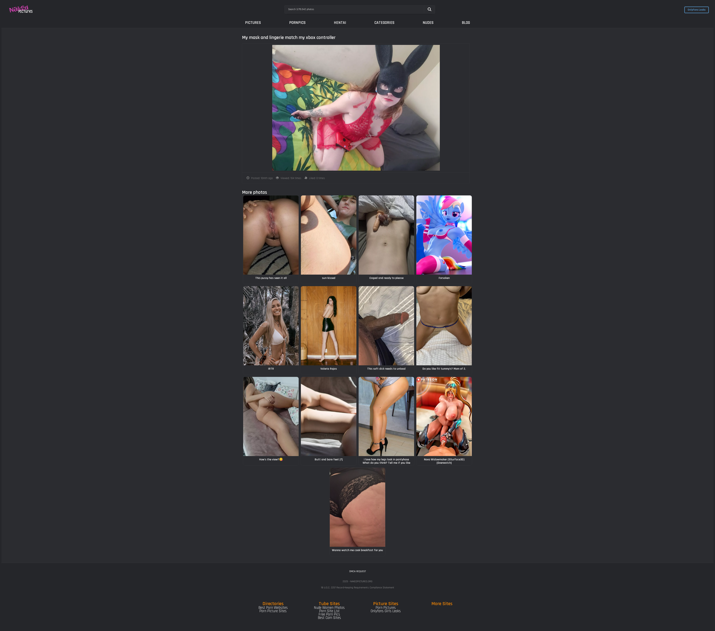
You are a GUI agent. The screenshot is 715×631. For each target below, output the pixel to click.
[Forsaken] (444, 235)
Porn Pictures (386, 607)
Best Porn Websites (273, 607)
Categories (384, 22)
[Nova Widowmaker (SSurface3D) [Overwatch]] (444, 416)
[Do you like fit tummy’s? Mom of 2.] (444, 325)
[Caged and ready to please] (386, 235)
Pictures (253, 22)
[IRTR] (271, 325)
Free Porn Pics (329, 614)
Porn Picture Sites (273, 611)
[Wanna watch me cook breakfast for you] (357, 507)
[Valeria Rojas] (328, 325)
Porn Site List (329, 611)
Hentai (340, 22)
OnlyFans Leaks (697, 10)
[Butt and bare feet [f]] (328, 416)
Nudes (428, 22)
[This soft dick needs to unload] (386, 325)
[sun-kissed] (328, 235)
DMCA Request (357, 571)
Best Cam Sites (329, 617)
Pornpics (297, 22)
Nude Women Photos (329, 607)
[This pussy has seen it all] (271, 235)
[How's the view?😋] (271, 416)
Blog (466, 22)
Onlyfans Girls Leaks (386, 611)
